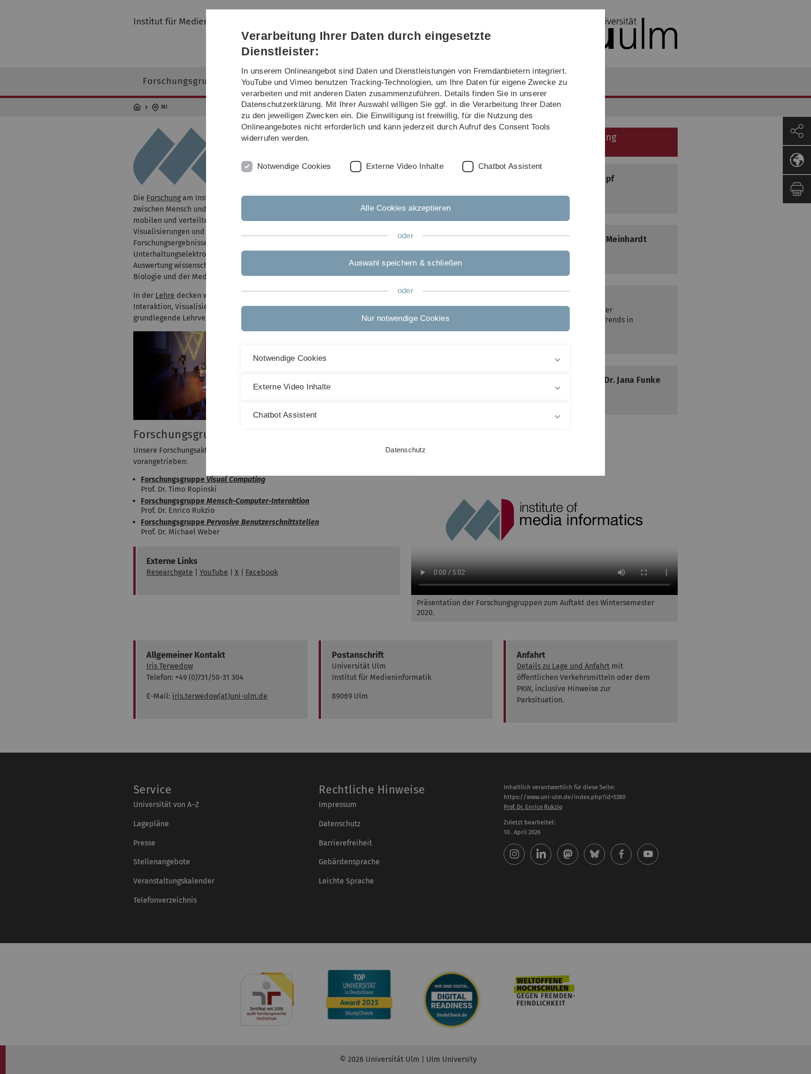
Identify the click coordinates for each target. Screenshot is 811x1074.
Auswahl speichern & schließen (405, 263)
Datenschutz (405, 450)
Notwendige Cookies (294, 166)
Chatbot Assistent (510, 166)
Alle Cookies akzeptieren (405, 208)
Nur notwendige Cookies (405, 318)
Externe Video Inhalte (405, 166)
